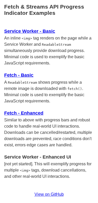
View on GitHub (49, 194)
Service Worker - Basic (29, 31)
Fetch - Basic (18, 75)
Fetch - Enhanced (23, 113)
